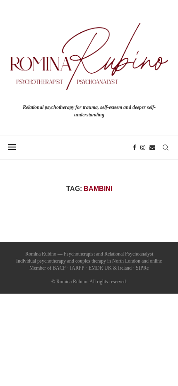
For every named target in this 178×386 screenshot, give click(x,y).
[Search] (165, 147)
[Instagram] (142, 147)
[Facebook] (134, 147)
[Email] (152, 147)
